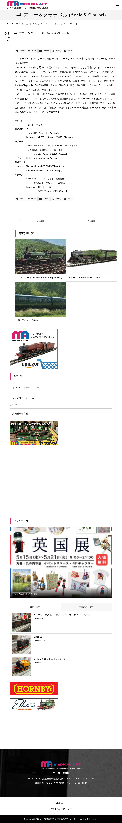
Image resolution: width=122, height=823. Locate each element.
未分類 (13, 404)
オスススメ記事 (86, 607)
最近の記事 (35, 607)
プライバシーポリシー (61, 809)
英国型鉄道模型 (20, 413)
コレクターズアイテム (23, 397)
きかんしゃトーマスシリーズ (26, 387)
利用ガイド (61, 803)
